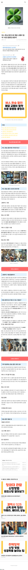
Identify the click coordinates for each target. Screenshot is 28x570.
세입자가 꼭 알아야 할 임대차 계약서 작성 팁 (9, 469)
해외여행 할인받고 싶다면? (9, 47)
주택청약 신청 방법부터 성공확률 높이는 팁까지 (9, 468)
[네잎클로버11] (14, 16)
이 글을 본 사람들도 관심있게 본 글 (9, 479)
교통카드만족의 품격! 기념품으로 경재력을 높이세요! (10, 59)
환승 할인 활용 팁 (6, 137)
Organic (16, 565)
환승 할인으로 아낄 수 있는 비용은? (10, 133)
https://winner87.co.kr (7, 55)
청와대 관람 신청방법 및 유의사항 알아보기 (9, 462)
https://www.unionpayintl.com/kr (10, 45)
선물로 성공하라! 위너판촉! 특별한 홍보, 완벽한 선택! (9, 57)
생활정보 (3, 32)
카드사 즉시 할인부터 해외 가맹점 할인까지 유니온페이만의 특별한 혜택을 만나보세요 (14, 49)
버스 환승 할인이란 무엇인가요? (9, 128)
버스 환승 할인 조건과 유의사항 (9, 129)
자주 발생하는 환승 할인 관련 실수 (10, 135)
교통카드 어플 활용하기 (7, 131)
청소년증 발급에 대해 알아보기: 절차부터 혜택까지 (10, 466)
